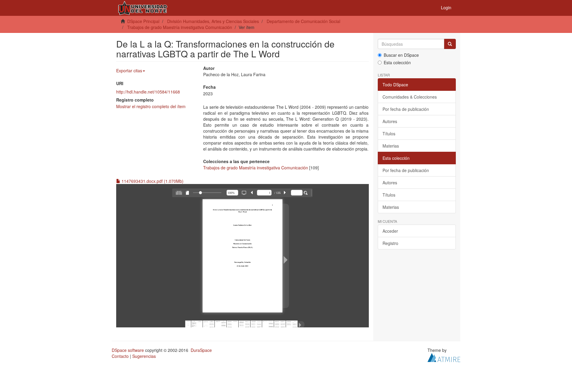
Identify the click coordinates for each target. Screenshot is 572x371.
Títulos (389, 134)
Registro (390, 243)
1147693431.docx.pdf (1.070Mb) (152, 181)
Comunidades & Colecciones (410, 97)
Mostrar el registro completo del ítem (151, 106)
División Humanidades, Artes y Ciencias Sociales (213, 21)
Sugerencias (144, 356)
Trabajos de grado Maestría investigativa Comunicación (179, 27)
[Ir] (450, 44)
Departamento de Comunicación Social (303, 21)
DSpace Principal (143, 21)
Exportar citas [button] (129, 70)
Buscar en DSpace (401, 55)
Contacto (120, 356)
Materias (391, 146)
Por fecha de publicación (406, 109)
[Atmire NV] (444, 357)
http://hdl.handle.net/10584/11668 (148, 92)
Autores (390, 121)
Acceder (390, 231)
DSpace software (128, 350)
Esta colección (397, 62)
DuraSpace (201, 350)
